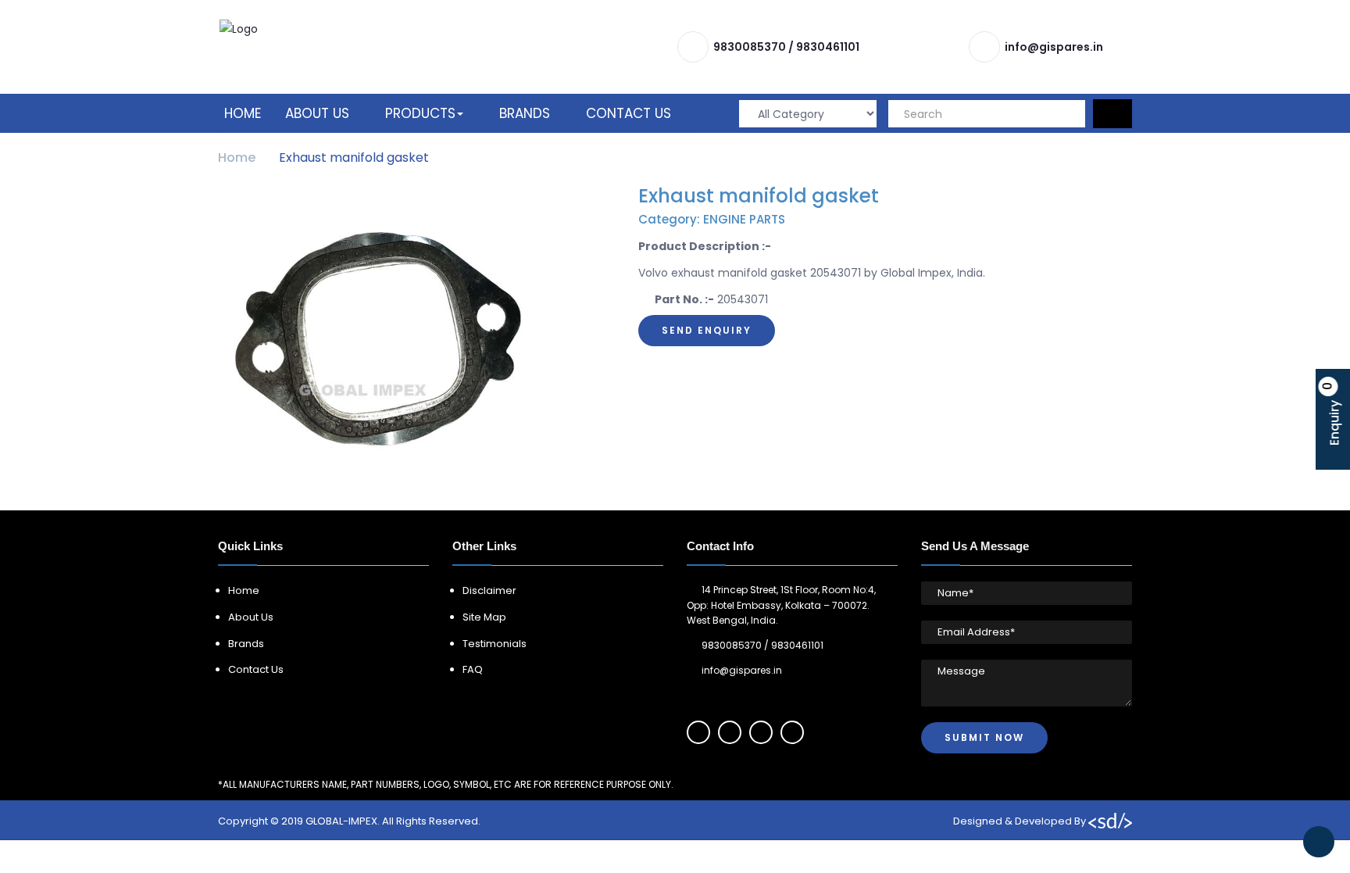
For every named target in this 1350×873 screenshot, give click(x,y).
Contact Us (628, 113)
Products (420, 113)
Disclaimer (489, 590)
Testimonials (494, 643)
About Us (317, 113)
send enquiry (707, 330)
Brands (524, 113)
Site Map (484, 617)
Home (242, 113)
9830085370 (749, 47)
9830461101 (827, 47)
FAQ (472, 669)
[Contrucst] (239, 28)
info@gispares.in (1054, 47)
